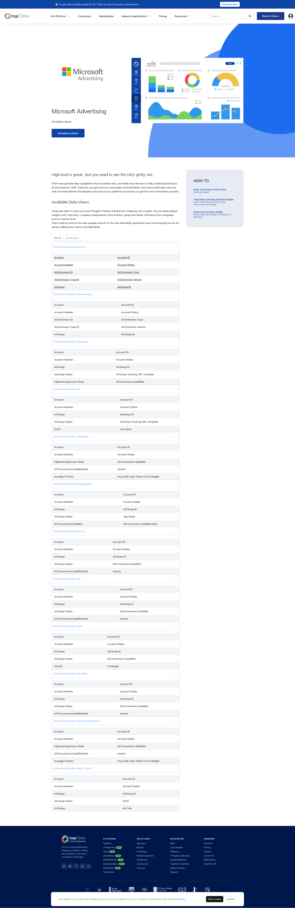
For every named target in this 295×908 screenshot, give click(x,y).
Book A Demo (270, 15)
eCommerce (142, 864)
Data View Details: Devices (69, 531)
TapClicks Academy (179, 864)
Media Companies (145, 855)
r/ (88, 866)
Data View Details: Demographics (73, 483)
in (64, 866)
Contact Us (209, 855)
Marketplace (106, 16)
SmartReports (112, 859)
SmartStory (111, 855)
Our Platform (58, 16)
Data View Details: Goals (68, 626)
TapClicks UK (210, 864)
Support (174, 872)
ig (82, 866)
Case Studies (176, 847)
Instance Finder (177, 868)
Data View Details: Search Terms (72, 768)
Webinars (175, 851)
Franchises (142, 851)
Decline (230, 899)
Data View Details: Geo (67, 578)
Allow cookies (214, 899)
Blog (172, 843)
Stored (57, 238)
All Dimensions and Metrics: (70, 246)
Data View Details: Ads (67, 389)
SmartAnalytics (113, 864)
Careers (207, 851)
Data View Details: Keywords (70, 673)
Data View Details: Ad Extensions (73, 294)
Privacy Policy (178, 899)
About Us (208, 843)
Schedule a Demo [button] (68, 133)
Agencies (141, 843)
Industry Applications (134, 16)
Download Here (230, 4)
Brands (140, 847)
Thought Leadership (180, 855)
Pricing (163, 16)
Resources (181, 16)
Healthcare (142, 859)
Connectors (84, 16)
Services (141, 868)
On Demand (72, 238)
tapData (107, 843)
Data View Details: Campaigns (71, 436)
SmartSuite (111, 868)
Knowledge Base (178, 859)
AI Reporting (112, 847)
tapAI (108, 851)
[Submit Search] (250, 16)
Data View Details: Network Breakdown (77, 720)
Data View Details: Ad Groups (70, 341)
